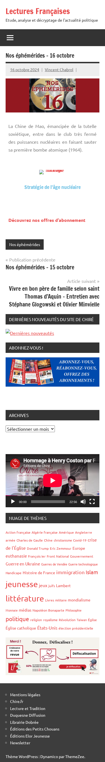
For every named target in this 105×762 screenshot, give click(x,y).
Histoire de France (39, 572)
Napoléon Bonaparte (48, 610)
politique (17, 618)
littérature (25, 598)
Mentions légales (25, 694)
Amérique (66, 532)
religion (36, 619)
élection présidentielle (76, 628)
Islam (92, 572)
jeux (43, 585)
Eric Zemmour (60, 548)
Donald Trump (38, 548)
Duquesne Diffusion (27, 715)
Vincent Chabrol (59, 69)
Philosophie (73, 610)
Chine (48, 540)
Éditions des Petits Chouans (34, 728)
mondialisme (79, 599)
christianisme (63, 540)
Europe (79, 548)
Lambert (63, 585)
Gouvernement (81, 556)
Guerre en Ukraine (23, 563)
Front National (58, 556)
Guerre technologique (83, 564)
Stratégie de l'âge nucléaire (52, 187)
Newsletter (20, 742)
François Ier (37, 556)
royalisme (50, 619)
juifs (51, 585)
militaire (61, 600)
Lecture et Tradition (27, 708)
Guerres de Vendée (54, 564)
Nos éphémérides (24, 244)
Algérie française (45, 532)
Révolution (67, 619)
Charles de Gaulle (30, 540)
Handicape (14, 573)
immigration (70, 572)
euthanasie (16, 555)
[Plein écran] (92, 501)
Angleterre (83, 532)
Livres (49, 600)
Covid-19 (80, 540)
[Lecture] (13, 501)
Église (92, 619)
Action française (18, 532)
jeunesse (22, 584)
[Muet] (83, 501)
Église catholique (21, 627)
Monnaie (12, 610)
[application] (52, 480)
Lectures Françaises (38, 11)
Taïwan (82, 619)
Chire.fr (16, 701)
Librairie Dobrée (24, 722)
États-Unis (47, 627)
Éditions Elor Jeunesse (30, 735)
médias (25, 609)
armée (10, 540)
